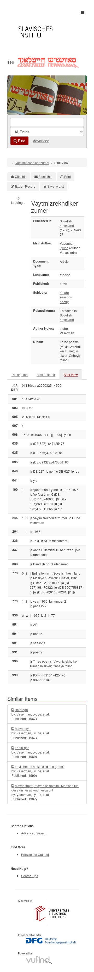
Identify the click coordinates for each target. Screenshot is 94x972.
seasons (66, 297)
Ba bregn (21, 709)
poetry (64, 301)
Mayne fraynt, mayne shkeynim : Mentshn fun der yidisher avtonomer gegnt (45, 787)
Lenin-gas (22, 747)
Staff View (71, 374)
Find (21, 140)
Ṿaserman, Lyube (67, 245)
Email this (45, 176)
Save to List (55, 186)
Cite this (20, 176)
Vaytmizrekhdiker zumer (32, 162)
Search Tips (29, 875)
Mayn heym (23, 728)
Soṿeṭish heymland (67, 223)
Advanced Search (33, 833)
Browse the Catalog (35, 854)
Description (19, 374)
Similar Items (46, 374)
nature (64, 292)
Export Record (25, 186)
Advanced (41, 140)
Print (67, 176)
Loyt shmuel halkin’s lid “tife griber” (39, 766)
